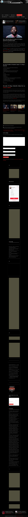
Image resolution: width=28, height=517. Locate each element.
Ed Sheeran (11, 367)
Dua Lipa (16, 366)
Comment (4, 136)
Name (4, 147)
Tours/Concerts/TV (12, 16)
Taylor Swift (14, 376)
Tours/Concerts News (8, 513)
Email (4, 150)
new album (12, 127)
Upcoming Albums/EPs (7, 125)
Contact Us (18, 16)
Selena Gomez (11, 375)
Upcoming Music (12, 125)
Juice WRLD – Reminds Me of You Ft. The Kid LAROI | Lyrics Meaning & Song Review (22, 512)
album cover (15, 98)
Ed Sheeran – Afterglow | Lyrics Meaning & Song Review (22, 21)
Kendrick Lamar (6, 127)
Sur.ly (13, 390)
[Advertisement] (14, 9)
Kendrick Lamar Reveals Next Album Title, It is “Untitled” (21, 110)
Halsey (12, 369)
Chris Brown (10, 366)
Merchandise (23, 16)
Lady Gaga (11, 372)
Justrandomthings (7, 1)
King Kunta (8, 48)
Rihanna (13, 374)
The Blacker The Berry (18, 127)
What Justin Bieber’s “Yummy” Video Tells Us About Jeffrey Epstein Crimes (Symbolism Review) (14, 452)
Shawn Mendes (16, 375)
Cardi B (17, 365)
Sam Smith (16, 374)
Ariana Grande (12, 364)
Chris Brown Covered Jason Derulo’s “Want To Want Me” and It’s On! (9, 21)
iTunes (4, 87)
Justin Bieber (14, 370)
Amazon (9, 87)
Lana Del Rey (14, 372)
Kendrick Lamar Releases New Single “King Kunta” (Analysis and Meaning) (14, 110)
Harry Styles (16, 369)
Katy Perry (13, 371)
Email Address (11, 401)
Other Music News (4, 16)
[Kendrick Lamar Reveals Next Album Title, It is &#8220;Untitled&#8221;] (21, 106)
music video (13, 373)
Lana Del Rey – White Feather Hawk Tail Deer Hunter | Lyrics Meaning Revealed (13, 436)
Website (4, 153)
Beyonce (16, 364)
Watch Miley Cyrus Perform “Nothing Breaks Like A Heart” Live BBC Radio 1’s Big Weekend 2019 (9, 512)
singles (15, 127)
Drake (14, 366)
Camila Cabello (14, 365)
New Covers (7, 22)
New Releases (20, 22)
